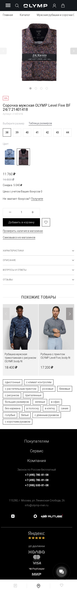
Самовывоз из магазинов (19, 237)
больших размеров (17, 401)
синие (64, 408)
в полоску (32, 408)
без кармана (12, 408)
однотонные (12, 382)
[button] (3, 51)
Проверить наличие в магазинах (23, 230)
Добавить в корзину (21, 222)
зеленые (40, 401)
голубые (10, 415)
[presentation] (38, 296)
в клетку (50, 408)
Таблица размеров (40, 123)
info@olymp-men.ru (36, 505)
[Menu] (8, 6)
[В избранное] (46, 222)
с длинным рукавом (47, 415)
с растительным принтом (20, 388)
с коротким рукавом (17, 421)
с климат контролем (38, 382)
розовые (47, 388)
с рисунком (12, 395)
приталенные (33, 395)
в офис (55, 401)
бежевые (64, 388)
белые (25, 415)
